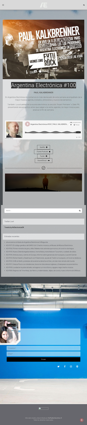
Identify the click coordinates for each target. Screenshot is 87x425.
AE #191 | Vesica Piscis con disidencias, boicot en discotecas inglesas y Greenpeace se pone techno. (42, 264)
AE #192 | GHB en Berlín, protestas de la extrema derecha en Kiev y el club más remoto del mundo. (40, 261)
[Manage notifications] (81, 420)
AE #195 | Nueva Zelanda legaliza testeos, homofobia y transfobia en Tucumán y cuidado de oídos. (41, 252)
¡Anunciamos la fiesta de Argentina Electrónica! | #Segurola (27, 242)
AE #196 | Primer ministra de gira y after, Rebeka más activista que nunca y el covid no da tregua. (40, 248)
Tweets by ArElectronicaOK (14, 227)
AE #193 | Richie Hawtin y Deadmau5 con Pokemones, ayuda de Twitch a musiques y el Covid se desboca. (43, 258)
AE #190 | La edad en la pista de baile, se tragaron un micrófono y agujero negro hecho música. (39, 267)
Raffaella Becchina (54, 418)
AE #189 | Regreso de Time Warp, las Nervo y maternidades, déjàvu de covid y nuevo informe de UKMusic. (43, 270)
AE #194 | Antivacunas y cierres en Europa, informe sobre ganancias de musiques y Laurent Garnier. (41, 255)
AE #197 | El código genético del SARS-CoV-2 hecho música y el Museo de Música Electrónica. (39, 245)
